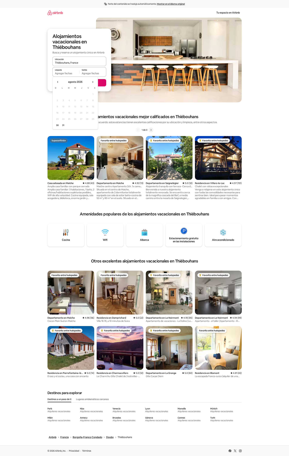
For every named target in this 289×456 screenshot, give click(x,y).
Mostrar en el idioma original (171, 4)
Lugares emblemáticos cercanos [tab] (92, 399)
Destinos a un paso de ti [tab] (59, 399)
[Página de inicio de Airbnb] (55, 12)
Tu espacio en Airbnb (228, 12)
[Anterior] (138, 130)
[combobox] (79, 63)
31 (63, 125)
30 (57, 125)
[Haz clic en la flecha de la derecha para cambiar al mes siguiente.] (93, 82)
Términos (86, 450)
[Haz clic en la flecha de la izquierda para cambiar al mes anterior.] (58, 82)
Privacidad (74, 450)
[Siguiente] (151, 130)
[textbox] (66, 73)
